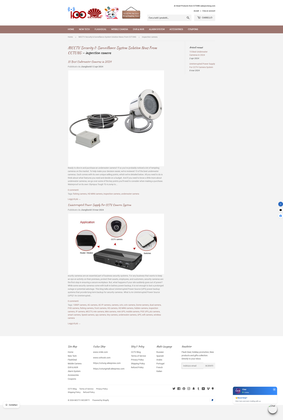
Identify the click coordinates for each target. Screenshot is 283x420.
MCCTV (89, 311)
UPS (139, 315)
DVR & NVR (138, 29)
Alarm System (157, 29)
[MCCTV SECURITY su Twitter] (173, 389)
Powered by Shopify (100, 400)
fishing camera (80, 194)
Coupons (193, 29)
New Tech (84, 29)
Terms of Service (138, 356)
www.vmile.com (100, 352)
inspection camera (111, 194)
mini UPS (121, 311)
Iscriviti (209, 366)
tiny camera (112, 315)
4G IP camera (104, 305)
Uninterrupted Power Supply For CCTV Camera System (99, 205)
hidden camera (141, 308)
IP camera (80, 311)
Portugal (160, 363)
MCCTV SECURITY (82, 400)
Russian (160, 352)
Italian (159, 371)
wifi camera (147, 315)
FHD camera (73, 308)
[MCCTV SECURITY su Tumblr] (198, 389)
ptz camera (154, 311)
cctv (121, 305)
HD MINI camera (95, 194)
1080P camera (80, 305)
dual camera (155, 305)
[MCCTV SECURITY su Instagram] (188, 389)
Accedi (196, 11)
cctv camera (129, 305)
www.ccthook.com (101, 357)
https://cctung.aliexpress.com (107, 363)
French (159, 367)
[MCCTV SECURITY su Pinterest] (183, 389)
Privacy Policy (137, 360)
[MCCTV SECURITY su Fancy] (213, 389)
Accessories (176, 29)
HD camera (112, 308)
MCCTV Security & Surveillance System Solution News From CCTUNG (107, 37)
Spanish (160, 356)
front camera (100, 308)
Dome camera (142, 305)
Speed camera (88, 315)
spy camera (100, 315)
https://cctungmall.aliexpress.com (108, 369)
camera (115, 305)
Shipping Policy (138, 363)
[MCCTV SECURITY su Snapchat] (193, 389)
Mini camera (110, 311)
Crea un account (208, 11)
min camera (98, 311)
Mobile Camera (119, 29)
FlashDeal (100, 29)
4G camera (92, 305)
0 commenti (73, 190)
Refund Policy (137, 367)
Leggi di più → (74, 199)
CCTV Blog (136, 352)
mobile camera (132, 311)
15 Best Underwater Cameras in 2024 (89, 62)
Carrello (206, 17)
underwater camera (130, 194)
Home (71, 29)
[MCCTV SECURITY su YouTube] (203, 389)
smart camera (74, 315)
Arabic (159, 360)
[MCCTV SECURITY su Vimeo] (208, 389)
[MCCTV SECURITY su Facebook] (178, 389)
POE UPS (144, 311)
